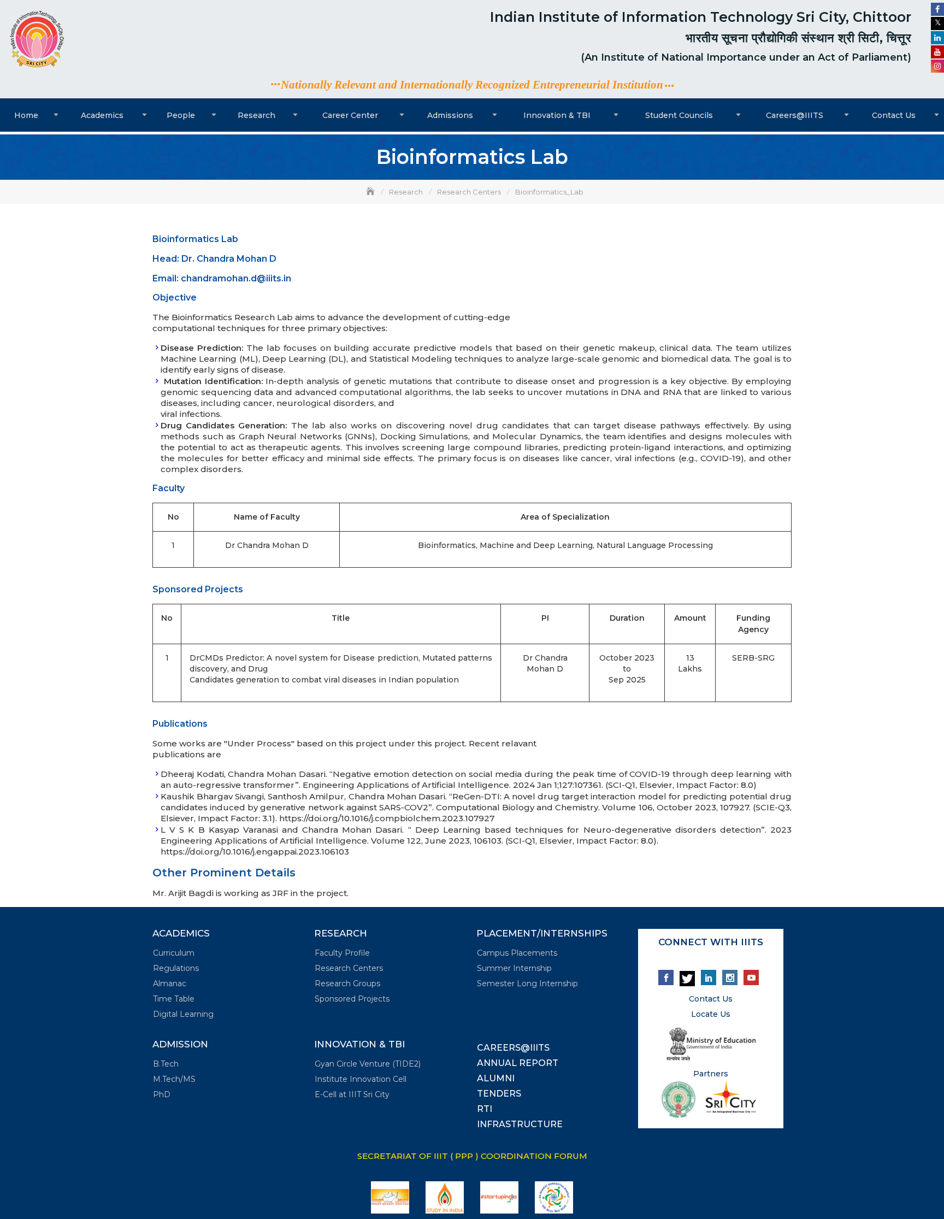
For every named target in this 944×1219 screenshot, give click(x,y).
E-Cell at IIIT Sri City (352, 1094)
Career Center (350, 115)
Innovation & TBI (557, 115)
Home (26, 115)
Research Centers (349, 968)
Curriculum (173, 953)
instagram (730, 977)
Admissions (450, 115)
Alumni (496, 1078)
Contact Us (894, 115)
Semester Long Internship (527, 983)
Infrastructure (520, 1124)
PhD (161, 1094)
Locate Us (710, 1014)
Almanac (169, 983)
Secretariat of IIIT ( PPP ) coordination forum (472, 1156)
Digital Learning (183, 1014)
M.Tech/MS (174, 1079)
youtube (751, 977)
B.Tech (166, 1064)
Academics (102, 115)
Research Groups (347, 983)
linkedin (708, 977)
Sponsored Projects (352, 999)
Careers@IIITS (794, 115)
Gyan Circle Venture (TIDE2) (368, 1064)
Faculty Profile (342, 953)
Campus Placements (517, 953)
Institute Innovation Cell (360, 1079)
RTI (484, 1109)
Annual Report (517, 1063)
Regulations (176, 968)
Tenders (499, 1094)
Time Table (173, 999)
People (181, 115)
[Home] (371, 191)
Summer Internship (514, 968)
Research (256, 115)
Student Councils (679, 115)
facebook (666, 977)
